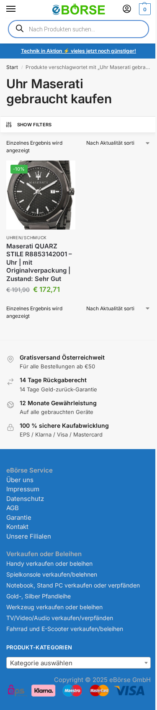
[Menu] (18, 9)
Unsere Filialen (28, 536)
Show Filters (34, 125)
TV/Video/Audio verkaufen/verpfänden (59, 617)
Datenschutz (25, 499)
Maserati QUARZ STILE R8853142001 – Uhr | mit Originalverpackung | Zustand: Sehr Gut (39, 262)
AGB (12, 508)
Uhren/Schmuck (26, 237)
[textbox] (78, 663)
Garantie (18, 517)
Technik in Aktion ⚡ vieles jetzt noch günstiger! (78, 51)
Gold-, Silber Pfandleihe (38, 596)
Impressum (22, 489)
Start (12, 67)
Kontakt (17, 527)
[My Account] (127, 9)
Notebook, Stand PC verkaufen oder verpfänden (73, 585)
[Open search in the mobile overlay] (78, 29)
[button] (144, 9)
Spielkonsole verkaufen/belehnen (51, 574)
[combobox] (78, 663)
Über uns (19, 480)
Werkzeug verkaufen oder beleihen (54, 606)
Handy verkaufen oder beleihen (49, 563)
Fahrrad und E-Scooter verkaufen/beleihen (64, 628)
